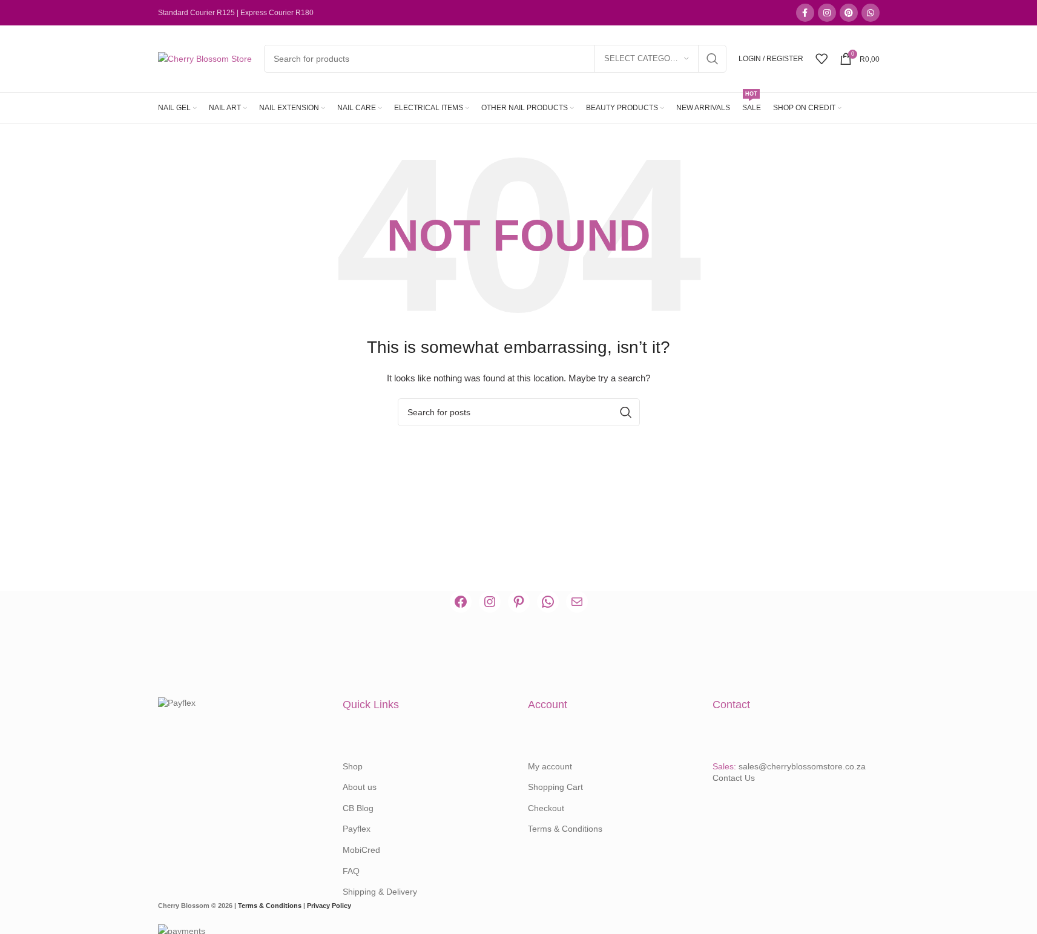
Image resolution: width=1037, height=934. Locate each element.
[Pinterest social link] (849, 13)
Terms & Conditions (565, 829)
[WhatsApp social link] (870, 13)
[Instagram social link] (827, 13)
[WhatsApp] (548, 602)
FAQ (351, 871)
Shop (353, 766)
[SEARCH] (712, 59)
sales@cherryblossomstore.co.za (802, 766)
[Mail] (577, 602)
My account (550, 766)
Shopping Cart (555, 787)
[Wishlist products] (821, 59)
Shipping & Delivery (380, 891)
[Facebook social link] (805, 13)
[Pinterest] (519, 602)
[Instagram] (490, 602)
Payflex (356, 829)
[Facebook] (461, 602)
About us (360, 787)
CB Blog (358, 808)
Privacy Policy (329, 905)
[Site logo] (205, 58)
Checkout (546, 808)
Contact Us (734, 778)
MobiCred (361, 850)
